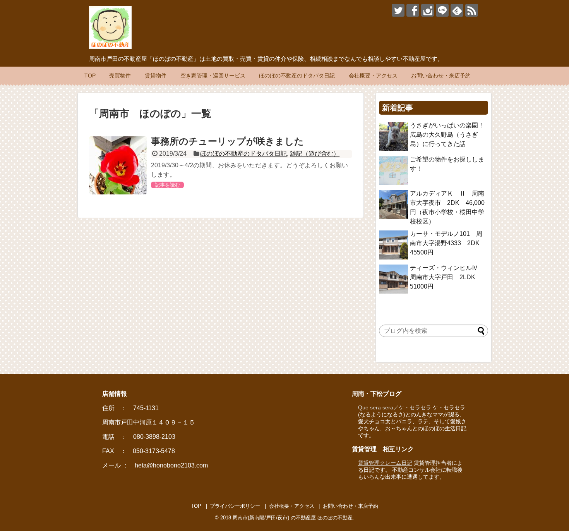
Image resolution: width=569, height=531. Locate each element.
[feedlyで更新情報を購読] (457, 10)
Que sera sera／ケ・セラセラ (394, 407)
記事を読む (167, 185)
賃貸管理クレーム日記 (385, 463)
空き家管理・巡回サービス (212, 75)
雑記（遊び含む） (314, 153)
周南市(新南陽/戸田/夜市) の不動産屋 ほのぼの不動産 (293, 518)
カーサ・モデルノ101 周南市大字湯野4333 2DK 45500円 (448, 243)
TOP (90, 75)
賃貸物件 (155, 75)
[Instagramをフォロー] (427, 10)
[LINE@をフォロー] (442, 10)
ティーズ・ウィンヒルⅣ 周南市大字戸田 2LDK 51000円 (447, 277)
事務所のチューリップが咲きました (227, 141)
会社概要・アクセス (373, 75)
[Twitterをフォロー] (398, 10)
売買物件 (120, 75)
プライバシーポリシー (235, 506)
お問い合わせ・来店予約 (441, 75)
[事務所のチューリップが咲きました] (118, 165)
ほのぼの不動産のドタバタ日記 (297, 75)
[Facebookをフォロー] (412, 10)
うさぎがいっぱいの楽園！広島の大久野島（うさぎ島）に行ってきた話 (447, 134)
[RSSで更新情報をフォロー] (471, 10)
